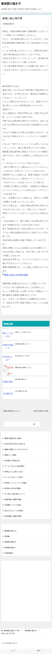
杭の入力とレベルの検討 (14, 511)
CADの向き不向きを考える (15, 444)
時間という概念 (10, 455)
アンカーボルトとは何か (14, 477)
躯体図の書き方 (9, 24)
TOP (12, 631)
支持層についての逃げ (13, 505)
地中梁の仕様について (22, 344)
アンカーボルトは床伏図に (15, 466)
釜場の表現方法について (12, 411)
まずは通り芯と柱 (21, 391)
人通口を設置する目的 (40, 411)
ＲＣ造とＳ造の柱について (15, 494)
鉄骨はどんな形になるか (14, 472)
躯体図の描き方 (11, 3)
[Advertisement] (26, 593)
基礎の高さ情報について (23, 367)
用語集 (7, 536)
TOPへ (39, 650)
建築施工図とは (10, 531)
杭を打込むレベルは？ (22, 356)
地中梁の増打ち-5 (21, 379)
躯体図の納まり (10, 547)
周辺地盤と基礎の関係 (13, 516)
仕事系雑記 (9, 553)
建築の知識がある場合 (13, 438)
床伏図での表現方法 (12, 461)
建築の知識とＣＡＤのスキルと (16, 449)
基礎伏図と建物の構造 (13, 499)
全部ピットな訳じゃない (23, 332)
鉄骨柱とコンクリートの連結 (16, 483)
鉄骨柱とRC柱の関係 (13, 488)
